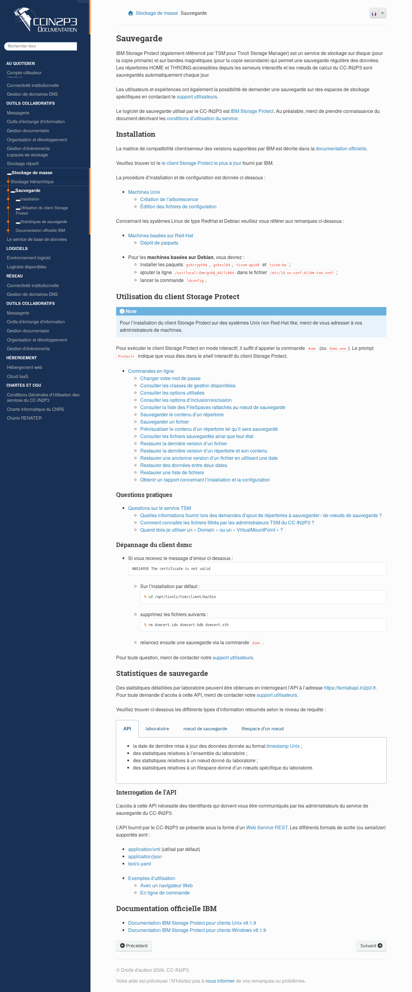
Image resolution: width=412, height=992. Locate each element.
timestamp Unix (283, 745)
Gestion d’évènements (28, 348)
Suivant (369, 945)
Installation (30, 199)
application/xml (144, 849)
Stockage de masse (32, 172)
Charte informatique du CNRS (35, 409)
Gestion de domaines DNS (32, 294)
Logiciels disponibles (26, 266)
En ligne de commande (165, 892)
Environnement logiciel (28, 257)
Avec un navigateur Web (166, 885)
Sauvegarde (27, 190)
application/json (145, 856)
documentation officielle (341, 148)
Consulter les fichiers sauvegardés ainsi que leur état (196, 436)
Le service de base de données (37, 239)
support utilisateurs (197, 96)
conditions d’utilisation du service (202, 118)
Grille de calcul (21, 136)
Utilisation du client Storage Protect (42, 210)
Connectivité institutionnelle (33, 285)
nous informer (220, 980)
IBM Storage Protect (252, 110)
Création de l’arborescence (169, 199)
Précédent (136, 945)
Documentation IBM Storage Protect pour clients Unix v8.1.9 (192, 922)
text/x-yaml (139, 863)
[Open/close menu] (9, 174)
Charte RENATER (24, 417)
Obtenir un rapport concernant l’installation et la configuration (205, 479)
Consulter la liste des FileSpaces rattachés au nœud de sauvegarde (212, 407)
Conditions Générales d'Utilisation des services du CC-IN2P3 (43, 397)
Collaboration (19, 81)
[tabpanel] (251, 761)
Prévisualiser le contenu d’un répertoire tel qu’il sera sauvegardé (209, 428)
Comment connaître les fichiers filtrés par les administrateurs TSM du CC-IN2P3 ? (227, 522)
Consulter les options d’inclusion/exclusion (186, 399)
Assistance (17, 108)
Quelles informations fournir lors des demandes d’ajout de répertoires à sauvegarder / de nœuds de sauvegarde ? (261, 515)
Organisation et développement (37, 339)
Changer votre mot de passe (170, 378)
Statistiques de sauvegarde (44, 221)
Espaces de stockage (27, 154)
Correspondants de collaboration (38, 90)
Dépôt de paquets (159, 242)
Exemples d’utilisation (151, 878)
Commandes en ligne (151, 370)
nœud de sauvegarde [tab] (205, 728)
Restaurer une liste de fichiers (172, 472)
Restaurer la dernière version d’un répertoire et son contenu (203, 450)
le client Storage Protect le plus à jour (201, 162)
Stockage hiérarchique (32, 181)
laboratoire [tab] (157, 728)
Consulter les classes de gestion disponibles (188, 385)
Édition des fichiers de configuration (178, 206)
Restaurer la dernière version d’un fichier (183, 443)
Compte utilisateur (24, 72)
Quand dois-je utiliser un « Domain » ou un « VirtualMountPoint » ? (211, 529)
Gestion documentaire (28, 330)
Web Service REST (266, 827)
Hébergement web (24, 367)
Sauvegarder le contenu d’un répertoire (182, 414)
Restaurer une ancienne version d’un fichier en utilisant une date (209, 457)
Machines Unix (144, 191)
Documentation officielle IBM (40, 230)
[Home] (131, 13)
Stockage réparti (23, 163)
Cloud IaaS (17, 376)
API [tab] (127, 728)
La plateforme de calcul (29, 126)
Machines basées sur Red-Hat (160, 235)
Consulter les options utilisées (172, 392)
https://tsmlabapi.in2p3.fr (350, 687)
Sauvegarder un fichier (164, 421)
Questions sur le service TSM (159, 507)
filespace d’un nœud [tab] (263, 728)
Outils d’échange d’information (36, 321)
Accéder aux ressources (30, 99)
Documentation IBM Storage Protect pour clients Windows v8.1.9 (197, 929)
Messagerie (18, 312)
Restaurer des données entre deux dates (183, 465)
